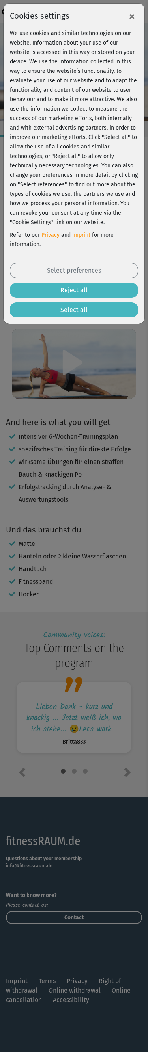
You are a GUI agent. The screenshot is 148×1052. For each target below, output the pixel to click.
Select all (74, 310)
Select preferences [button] (74, 270)
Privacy (50, 235)
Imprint (81, 235)
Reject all (74, 290)
